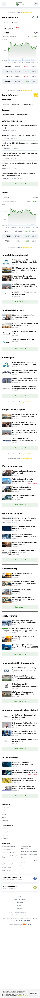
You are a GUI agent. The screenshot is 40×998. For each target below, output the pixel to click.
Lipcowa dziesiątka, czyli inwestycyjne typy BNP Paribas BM (24, 600)
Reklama (19, 905)
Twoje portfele (6, 832)
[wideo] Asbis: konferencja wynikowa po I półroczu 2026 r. (24, 535)
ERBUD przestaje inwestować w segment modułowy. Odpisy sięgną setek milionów (24, 270)
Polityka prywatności (19, 899)
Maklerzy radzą (6, 867)
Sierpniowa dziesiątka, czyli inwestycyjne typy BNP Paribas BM (24, 584)
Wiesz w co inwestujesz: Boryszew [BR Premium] (21, 488)
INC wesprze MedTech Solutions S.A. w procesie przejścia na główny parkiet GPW (24, 725)
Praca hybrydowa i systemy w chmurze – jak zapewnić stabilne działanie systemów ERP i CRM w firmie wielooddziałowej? (25, 773)
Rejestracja (5, 838)
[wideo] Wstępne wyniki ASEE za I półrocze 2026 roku (25, 527)
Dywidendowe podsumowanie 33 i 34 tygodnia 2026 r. (25, 324)
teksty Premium (6, 870)
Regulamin (20, 902)
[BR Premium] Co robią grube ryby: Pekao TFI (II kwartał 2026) (25, 646)
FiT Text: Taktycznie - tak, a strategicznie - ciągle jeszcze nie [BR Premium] (24, 631)
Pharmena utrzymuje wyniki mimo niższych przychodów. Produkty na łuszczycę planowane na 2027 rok (25, 373)
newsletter (24, 869)
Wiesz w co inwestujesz (8, 861)
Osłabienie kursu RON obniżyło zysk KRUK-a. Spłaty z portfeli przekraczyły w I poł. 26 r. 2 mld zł (24, 263)
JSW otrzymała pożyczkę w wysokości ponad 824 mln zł (23, 693)
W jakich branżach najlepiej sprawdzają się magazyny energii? (22, 481)
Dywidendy (5, 820)
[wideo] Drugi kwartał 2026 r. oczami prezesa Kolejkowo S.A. (24, 779)
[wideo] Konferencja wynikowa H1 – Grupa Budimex (25, 543)
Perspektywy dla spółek (9, 853)
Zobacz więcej (18, 184)
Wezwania (23, 858)
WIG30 (6, 33)
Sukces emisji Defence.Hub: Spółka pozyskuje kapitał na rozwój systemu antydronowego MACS (24, 679)
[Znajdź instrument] (36, 4)
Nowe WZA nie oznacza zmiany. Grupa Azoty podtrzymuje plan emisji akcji (24, 670)
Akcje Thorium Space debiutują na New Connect (24, 293)
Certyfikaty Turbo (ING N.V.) (29, 854)
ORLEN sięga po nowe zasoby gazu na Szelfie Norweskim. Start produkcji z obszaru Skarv (25, 286)
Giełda (3, 811)
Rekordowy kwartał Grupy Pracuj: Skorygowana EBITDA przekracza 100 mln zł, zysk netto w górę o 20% (25, 390)
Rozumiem (33, 993)
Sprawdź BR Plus (27, 12)
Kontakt (19, 908)
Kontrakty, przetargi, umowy (29, 851)
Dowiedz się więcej (23, 995)
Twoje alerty (5, 829)
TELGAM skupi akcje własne (23, 339)
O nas (19, 896)
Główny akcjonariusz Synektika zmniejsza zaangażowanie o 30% (24, 732)
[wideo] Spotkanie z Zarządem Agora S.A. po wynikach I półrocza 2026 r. (24, 520)
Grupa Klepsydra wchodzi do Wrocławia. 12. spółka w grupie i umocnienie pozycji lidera (24, 278)
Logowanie (5, 835)
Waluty (4, 817)
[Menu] (4, 4)
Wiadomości (5, 808)
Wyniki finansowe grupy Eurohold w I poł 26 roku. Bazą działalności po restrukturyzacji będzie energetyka (25, 382)
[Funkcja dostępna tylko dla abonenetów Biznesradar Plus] (36, 95)
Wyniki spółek (6, 849)
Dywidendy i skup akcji (8, 846)
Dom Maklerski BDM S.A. (23, 921)
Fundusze (4, 814)
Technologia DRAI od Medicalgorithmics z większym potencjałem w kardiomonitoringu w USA (25, 442)
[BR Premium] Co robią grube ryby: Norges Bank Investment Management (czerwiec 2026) (24, 623)
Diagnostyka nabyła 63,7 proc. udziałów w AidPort (19, 135)
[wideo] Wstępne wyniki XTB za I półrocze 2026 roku (24, 552)
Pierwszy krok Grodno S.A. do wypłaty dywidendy (23, 316)
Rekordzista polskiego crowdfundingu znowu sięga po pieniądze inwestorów (24, 686)
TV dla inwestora (25, 866)
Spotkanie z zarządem (8, 864)
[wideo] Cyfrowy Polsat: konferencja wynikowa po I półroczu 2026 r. (22, 764)
